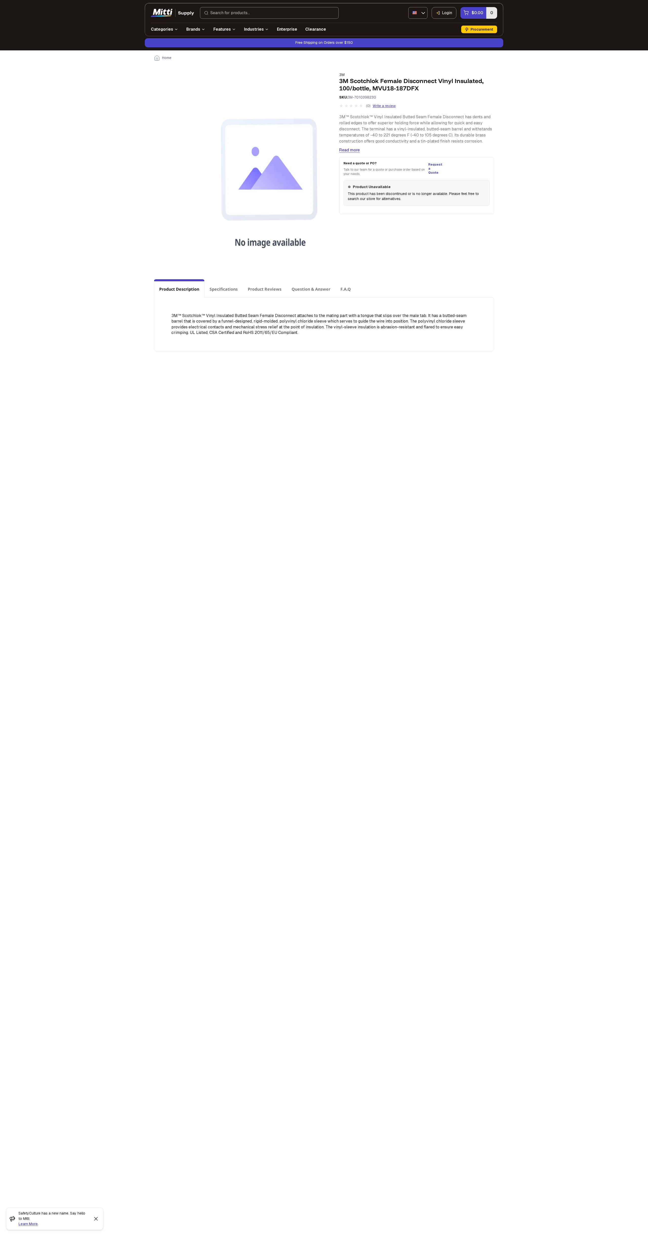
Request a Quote (434, 169)
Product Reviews (264, 289)
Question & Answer (311, 289)
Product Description (179, 289)
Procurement (482, 29)
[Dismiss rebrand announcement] (96, 1219)
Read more (349, 150)
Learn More (28, 1224)
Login (447, 12)
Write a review (384, 106)
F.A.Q (345, 289)
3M (342, 74)
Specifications (224, 289)
